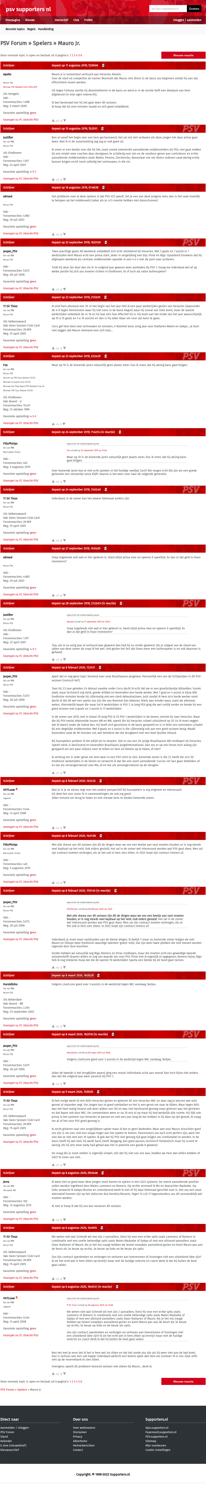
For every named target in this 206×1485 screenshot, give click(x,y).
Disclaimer (80, 1432)
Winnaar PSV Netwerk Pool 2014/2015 (20, 87)
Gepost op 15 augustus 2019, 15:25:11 (74, 128)
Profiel (88, 20)
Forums (44, 20)
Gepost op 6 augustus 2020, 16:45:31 (74, 1286)
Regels (31, 29)
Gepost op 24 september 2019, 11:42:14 (76, 432)
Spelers (42, 43)
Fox (5, 365)
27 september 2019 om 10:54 (97, 622)
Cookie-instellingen (157, 1450)
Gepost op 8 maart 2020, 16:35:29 (72, 975)
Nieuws (30, 20)
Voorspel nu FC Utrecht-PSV (20, 119)
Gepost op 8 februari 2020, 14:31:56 (74, 836)
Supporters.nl (156, 1419)
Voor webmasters (84, 1428)
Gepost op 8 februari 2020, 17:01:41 (73, 890)
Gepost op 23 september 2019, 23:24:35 (76, 356)
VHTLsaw (9, 790)
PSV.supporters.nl (156, 1436)
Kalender (6, 1441)
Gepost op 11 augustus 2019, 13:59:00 (75, 65)
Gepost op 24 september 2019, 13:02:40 (76, 489)
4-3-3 (33, 416)
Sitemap (150, 1441)
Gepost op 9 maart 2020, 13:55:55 (72, 1092)
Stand (4, 1436)
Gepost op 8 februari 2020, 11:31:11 (73, 667)
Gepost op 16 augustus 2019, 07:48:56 (75, 187)
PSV (12, 142)
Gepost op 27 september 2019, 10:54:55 (76, 548)
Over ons (80, 1419)
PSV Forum (13, 43)
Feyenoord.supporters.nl (160, 1432)
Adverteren (80, 1441)
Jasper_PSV (10, 251)
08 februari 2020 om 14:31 (100, 909)
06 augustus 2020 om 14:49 (100, 1305)
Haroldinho (10, 984)
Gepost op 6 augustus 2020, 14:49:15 (74, 1228)
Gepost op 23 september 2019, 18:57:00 (76, 242)
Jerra (6, 1182)
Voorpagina (13, 20)
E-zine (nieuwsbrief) (13, 1445)
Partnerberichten (84, 1445)
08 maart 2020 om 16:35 (99, 1053)
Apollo (7, 74)
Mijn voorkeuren (155, 1445)
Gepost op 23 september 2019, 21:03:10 (76, 297)
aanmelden (194, 20)
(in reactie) (108, 432)
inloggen (178, 20)
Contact (78, 1450)
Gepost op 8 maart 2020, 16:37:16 (72, 1034)
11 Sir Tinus (10, 306)
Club (76, 20)
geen (33, 113)
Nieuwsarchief (9, 1450)
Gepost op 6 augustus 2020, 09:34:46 (75, 1173)
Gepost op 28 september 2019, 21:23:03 (76, 603)
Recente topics (15, 29)
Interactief (61, 20)
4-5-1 (33, 172)
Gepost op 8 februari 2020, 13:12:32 (74, 781)
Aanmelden (7, 1428)
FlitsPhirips (10, 443)
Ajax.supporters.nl (156, 1428)
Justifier (8, 137)
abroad (7, 196)
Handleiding (46, 29)
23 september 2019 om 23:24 (94, 450)
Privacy (77, 1436)
